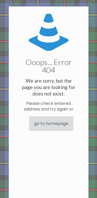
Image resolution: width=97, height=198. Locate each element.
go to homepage (51, 123)
